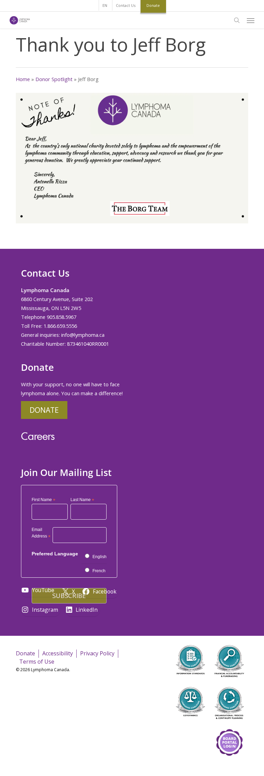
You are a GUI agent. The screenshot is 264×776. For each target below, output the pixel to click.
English (99, 556)
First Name (43, 500)
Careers (38, 436)
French (99, 570)
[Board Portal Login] (229, 765)
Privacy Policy (97, 653)
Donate (44, 410)
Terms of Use (36, 661)
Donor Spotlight (54, 79)
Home (23, 79)
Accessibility (57, 653)
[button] (250, 20)
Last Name (82, 500)
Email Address (41, 534)
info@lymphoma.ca (82, 334)
